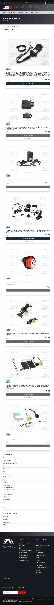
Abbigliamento (6, 510)
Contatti (21, 553)
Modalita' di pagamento (24, 543)
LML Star (5, 471)
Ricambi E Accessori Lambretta (42, 545)
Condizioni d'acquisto (23, 552)
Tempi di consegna (23, 542)
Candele (37, 560)
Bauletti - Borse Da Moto (41, 564)
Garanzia (21, 547)
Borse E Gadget (6, 499)
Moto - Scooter (6, 522)
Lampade (38, 570)
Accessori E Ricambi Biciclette (42, 567)
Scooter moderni (7, 460)
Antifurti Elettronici (10, 77)
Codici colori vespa (23, 557)
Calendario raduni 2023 (24, 560)
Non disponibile (29, 135)
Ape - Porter (6, 466)
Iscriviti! (21, 592)
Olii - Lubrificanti (7, 474)
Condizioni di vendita (23, 555)
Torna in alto (28, 534)
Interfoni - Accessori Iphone (42, 555)
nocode (49, 603)
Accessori (5, 516)
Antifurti (5, 482)
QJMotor (5, 524)
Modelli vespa (22, 559)
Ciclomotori (6, 468)
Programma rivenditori (7, 580)
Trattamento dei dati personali (25, 550)
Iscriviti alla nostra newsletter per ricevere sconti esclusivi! (13, 588)
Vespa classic (6, 457)
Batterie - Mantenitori (8, 505)
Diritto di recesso (23, 548)
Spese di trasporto (23, 545)
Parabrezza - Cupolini (40, 553)
